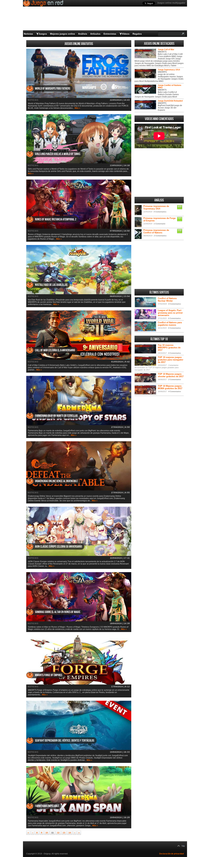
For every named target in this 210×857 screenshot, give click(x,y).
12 (58, 833)
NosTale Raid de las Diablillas (51, 285)
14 (70, 833)
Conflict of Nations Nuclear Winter (167, 299)
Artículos (95, 33)
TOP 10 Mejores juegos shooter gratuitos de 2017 (171, 375)
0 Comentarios (160, 212)
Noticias (28, 33)
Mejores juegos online (62, 33)
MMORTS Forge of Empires (48, 675)
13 (64, 833)
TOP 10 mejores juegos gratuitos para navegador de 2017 (170, 359)
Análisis (82, 33)
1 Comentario (159, 224)
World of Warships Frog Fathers (52, 89)
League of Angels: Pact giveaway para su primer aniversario (170, 312)
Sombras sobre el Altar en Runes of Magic (57, 612)
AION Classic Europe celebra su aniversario (58, 547)
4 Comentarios (174, 391)
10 (47, 833)
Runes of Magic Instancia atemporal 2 (55, 219)
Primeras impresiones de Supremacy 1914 (156, 207)
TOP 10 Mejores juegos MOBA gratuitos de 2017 (170, 387)
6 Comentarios (174, 353)
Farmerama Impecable (47, 806)
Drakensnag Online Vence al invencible (56, 481)
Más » (77, 108)
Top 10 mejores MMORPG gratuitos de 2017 (169, 347)
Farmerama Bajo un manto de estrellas (56, 416)
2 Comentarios (160, 236)
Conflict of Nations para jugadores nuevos (170, 323)
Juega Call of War (166, 49)
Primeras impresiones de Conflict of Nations (156, 231)
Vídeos (125, 33)
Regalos (137, 33)
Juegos (43, 33)
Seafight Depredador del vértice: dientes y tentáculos (64, 741)
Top (183, 846)
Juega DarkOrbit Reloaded (170, 101)
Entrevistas (110, 33)
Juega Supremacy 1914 (169, 70)
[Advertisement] (159, 172)
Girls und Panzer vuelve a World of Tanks (57, 154)
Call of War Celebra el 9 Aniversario (55, 350)
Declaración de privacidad (171, 854)
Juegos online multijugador (171, 3)
